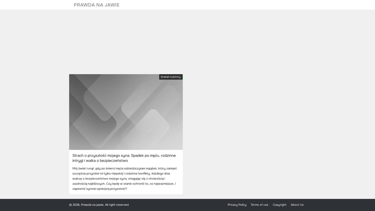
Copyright (280, 205)
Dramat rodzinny (170, 76)
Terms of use (259, 205)
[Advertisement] (187, 42)
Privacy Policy (237, 205)
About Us (297, 205)
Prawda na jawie (97, 5)
